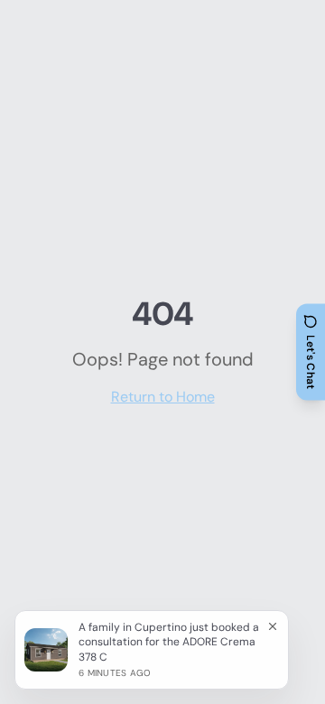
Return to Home (163, 396)
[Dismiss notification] (273, 626)
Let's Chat (310, 362)
